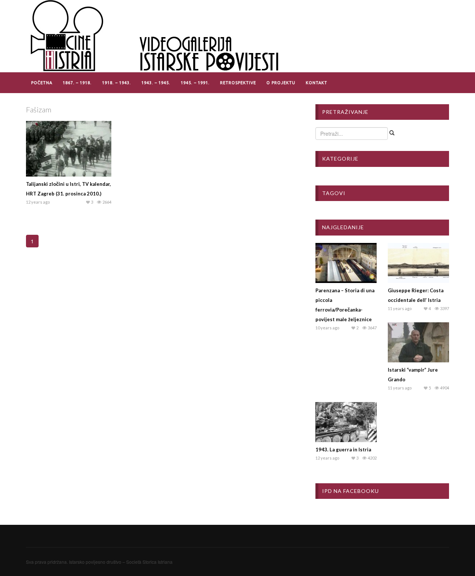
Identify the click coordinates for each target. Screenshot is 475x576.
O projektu (280, 82)
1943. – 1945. (155, 82)
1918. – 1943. (116, 82)
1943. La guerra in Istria (343, 449)
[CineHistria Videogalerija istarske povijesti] (156, 35)
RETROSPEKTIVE (238, 82)
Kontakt (316, 82)
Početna (41, 82)
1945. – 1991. (195, 82)
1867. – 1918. (77, 82)
